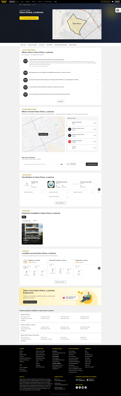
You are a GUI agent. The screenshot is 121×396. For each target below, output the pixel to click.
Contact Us (22, 361)
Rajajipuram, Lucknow (34, 260)
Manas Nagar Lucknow (25, 316)
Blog (86, 351)
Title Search (71, 354)
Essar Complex (63, 337)
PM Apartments (83, 337)
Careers (21, 352)
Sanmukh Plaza (44, 337)
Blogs (56, 1)
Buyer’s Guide (88, 359)
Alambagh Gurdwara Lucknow (26, 318)
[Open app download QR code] (118, 10)
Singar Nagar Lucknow (65, 316)
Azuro (37, 361)
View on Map (44, 134)
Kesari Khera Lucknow (45, 318)
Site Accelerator (55, 358)
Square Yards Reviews (24, 359)
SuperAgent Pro (55, 368)
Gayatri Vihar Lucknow (65, 318)
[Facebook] (77, 387)
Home (21, 4)
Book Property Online (40, 366)
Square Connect (55, 354)
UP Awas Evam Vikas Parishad (86, 182)
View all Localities (60, 281)
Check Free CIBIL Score (74, 366)
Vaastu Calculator (72, 356)
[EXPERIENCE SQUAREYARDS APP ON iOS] (90, 381)
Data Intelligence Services (57, 365)
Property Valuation (72, 352)
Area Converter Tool (73, 372)
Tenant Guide (87, 363)
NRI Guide (87, 365)
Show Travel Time (92, 164)
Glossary (87, 352)
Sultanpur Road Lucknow (85, 327)
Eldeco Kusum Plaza (25, 337)
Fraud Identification (23, 371)
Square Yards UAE (40, 352)
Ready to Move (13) (53, 192)
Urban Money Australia (40, 358)
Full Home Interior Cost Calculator (75, 370)
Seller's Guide (88, 361)
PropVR (37, 363)
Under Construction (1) (54, 196)
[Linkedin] (80, 387)
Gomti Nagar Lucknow (25, 327)
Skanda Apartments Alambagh (46, 339)
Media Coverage (23, 354)
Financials (22, 356)
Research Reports (88, 356)
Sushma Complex (83, 339)
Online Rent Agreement (73, 363)
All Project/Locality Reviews (74, 361)
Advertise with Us (55, 361)
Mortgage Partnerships (56, 366)
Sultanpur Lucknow (84, 328)
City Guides (87, 358)
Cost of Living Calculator (74, 358)
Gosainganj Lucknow (45, 327)
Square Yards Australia (40, 354)
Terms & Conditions (24, 367)
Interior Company (39, 359)
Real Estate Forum (89, 354)
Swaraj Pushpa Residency (26, 339)
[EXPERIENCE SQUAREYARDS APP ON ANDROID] (80, 381)
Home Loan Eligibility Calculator (75, 368)
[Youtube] (83, 387)
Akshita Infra (34, 182)
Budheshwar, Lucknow (81, 260)
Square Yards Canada (40, 351)
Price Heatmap (72, 351)
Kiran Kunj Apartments (65, 339)
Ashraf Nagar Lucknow (84, 316)
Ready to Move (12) (77, 192)
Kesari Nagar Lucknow (84, 318)
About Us (21, 351)
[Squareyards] (4, 1)
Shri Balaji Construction (62, 182)
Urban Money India (40, 356)
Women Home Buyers (89, 366)
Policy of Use (22, 369)
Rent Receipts (71, 365)
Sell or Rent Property (106, 1)
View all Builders (60, 202)
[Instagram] (86, 387)
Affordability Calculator (73, 359)
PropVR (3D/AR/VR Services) (58, 359)
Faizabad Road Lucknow (65, 328)
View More (60, 101)
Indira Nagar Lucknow (65, 327)
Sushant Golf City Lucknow (26, 328)
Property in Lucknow (26, 4)
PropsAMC (38, 365)
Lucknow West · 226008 (25, 10)
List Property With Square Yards (58, 352)
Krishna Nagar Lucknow (45, 316)
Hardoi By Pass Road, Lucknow (57, 260)
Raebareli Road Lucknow (45, 328)
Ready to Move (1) (28, 192)
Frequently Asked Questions (25, 358)
